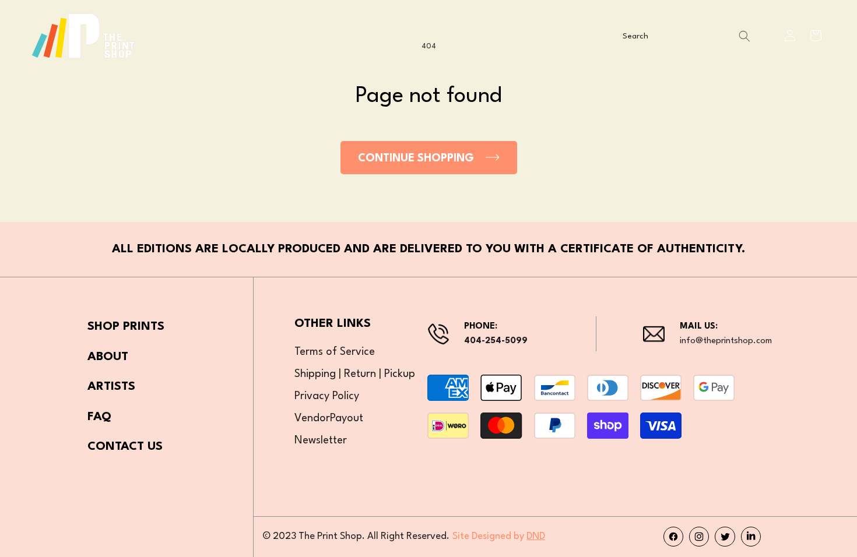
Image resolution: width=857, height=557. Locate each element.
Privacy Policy (326, 396)
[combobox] (685, 36)
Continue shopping (416, 158)
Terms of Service (334, 352)
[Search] (744, 36)
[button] (815, 35)
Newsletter (320, 440)
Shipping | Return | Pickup (354, 374)
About (107, 357)
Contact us (125, 447)
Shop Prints (125, 327)
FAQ (99, 417)
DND (535, 536)
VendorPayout (328, 418)
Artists (111, 387)
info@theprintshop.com (726, 341)
